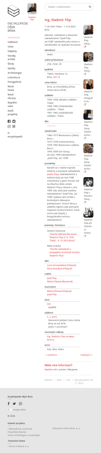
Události (13, 42)
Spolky (11, 68)
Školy (11, 63)
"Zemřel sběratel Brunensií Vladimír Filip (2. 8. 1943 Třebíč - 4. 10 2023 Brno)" (63, 237)
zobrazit (51, 125)
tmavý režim (19, 409)
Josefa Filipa (53, 174)
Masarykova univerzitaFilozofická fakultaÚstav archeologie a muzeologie (24, 432)
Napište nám (12, 104)
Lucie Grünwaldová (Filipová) (61, 265)
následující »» (86, 355)
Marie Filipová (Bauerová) (60, 281)
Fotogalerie (13, 81)
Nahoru (48, 379)
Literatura (13, 77)
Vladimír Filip (32, 18)
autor (47, 344)
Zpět (59, 379)
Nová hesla (11, 88)
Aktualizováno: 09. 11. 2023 (84, 381)
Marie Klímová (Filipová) (59, 291)
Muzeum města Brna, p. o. (66, 428)
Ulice (10, 46)
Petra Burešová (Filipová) (59, 268)
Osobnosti (13, 37)
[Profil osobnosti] (14, 126)
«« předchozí (51, 355)
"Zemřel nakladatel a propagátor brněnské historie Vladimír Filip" (65, 252)
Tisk (68, 379)
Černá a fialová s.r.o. (18, 446)
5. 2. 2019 (52, 316)
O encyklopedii (13, 134)
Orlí (55, 77)
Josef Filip (52, 278)
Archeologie (13, 72)
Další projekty (12, 112)
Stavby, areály (12, 57)
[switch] (10, 410)
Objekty (12, 51)
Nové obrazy (12, 96)
